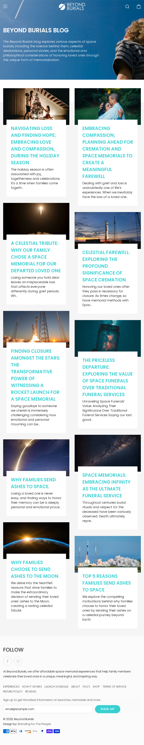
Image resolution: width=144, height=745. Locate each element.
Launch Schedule (56, 687)
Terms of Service (114, 687)
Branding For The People (34, 724)
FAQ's (86, 687)
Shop (96, 687)
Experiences (11, 687)
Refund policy (13, 691)
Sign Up (108, 709)
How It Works (32, 687)
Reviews (30, 691)
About (75, 687)
